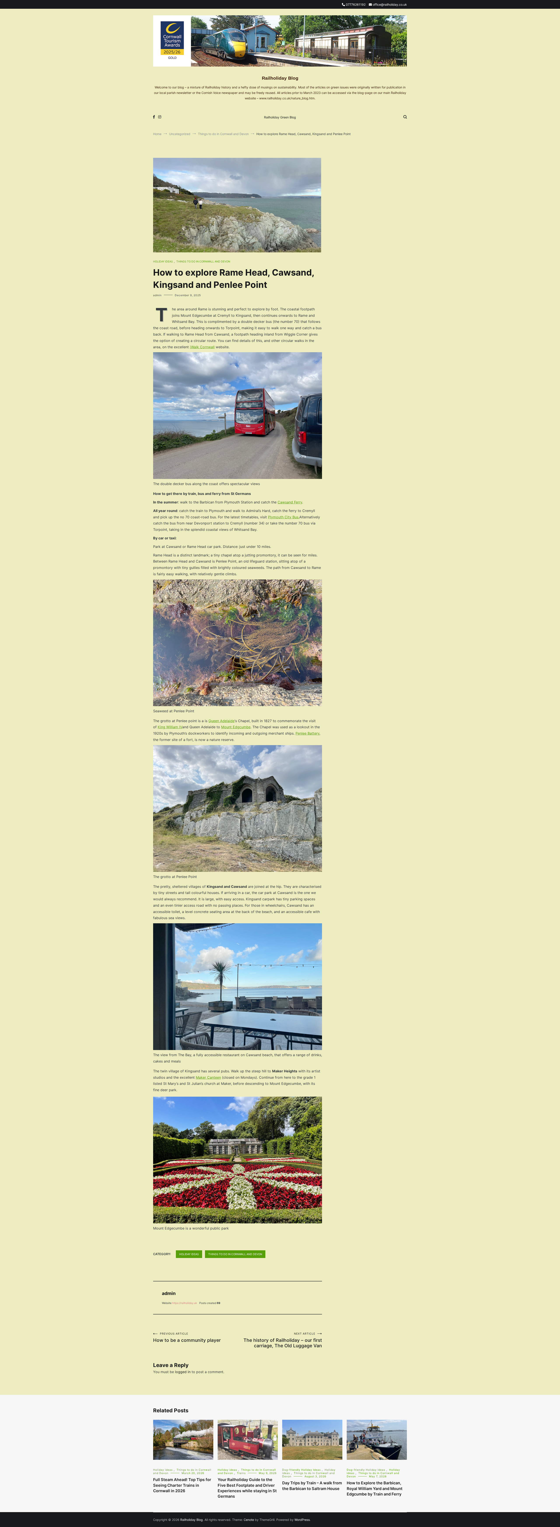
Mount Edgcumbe (235, 727)
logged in (183, 1372)
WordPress (302, 1520)
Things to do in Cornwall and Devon (203, 261)
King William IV (170, 727)
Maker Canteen (208, 1077)
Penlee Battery (307, 733)
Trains (241, 1473)
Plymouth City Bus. (283, 517)
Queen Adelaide (221, 721)
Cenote (249, 1520)
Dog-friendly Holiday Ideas (301, 1469)
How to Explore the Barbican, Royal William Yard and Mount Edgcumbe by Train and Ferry (374, 1488)
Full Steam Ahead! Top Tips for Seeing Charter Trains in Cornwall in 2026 (182, 1485)
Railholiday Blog (280, 78)
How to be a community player (187, 1337)
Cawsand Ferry (290, 502)
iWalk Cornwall (202, 347)
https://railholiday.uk (184, 1303)
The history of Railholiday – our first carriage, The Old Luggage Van (282, 1340)
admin (157, 295)
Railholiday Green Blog (280, 117)
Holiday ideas (163, 261)
